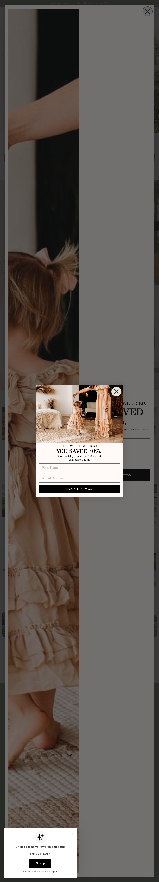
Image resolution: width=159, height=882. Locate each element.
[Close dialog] (116, 391)
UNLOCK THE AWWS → (80, 489)
